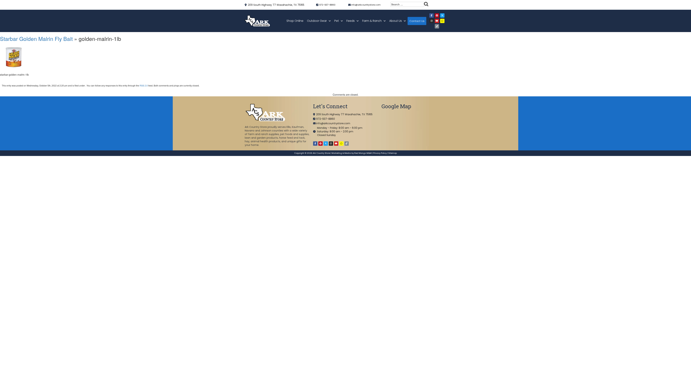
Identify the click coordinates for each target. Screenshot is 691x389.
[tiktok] (437, 26)
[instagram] (431, 21)
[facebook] (431, 15)
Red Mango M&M (363, 153)
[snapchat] (442, 21)
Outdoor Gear (317, 21)
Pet (336, 21)
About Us (395, 21)
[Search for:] (409, 4)
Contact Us (416, 21)
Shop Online (294, 21)
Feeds (350, 21)
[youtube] (437, 21)
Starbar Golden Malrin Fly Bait (36, 39)
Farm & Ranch (372, 21)
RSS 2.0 (144, 85)
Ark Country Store (321, 153)
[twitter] (442, 15)
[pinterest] (437, 15)
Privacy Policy (380, 153)
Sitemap (392, 153)
